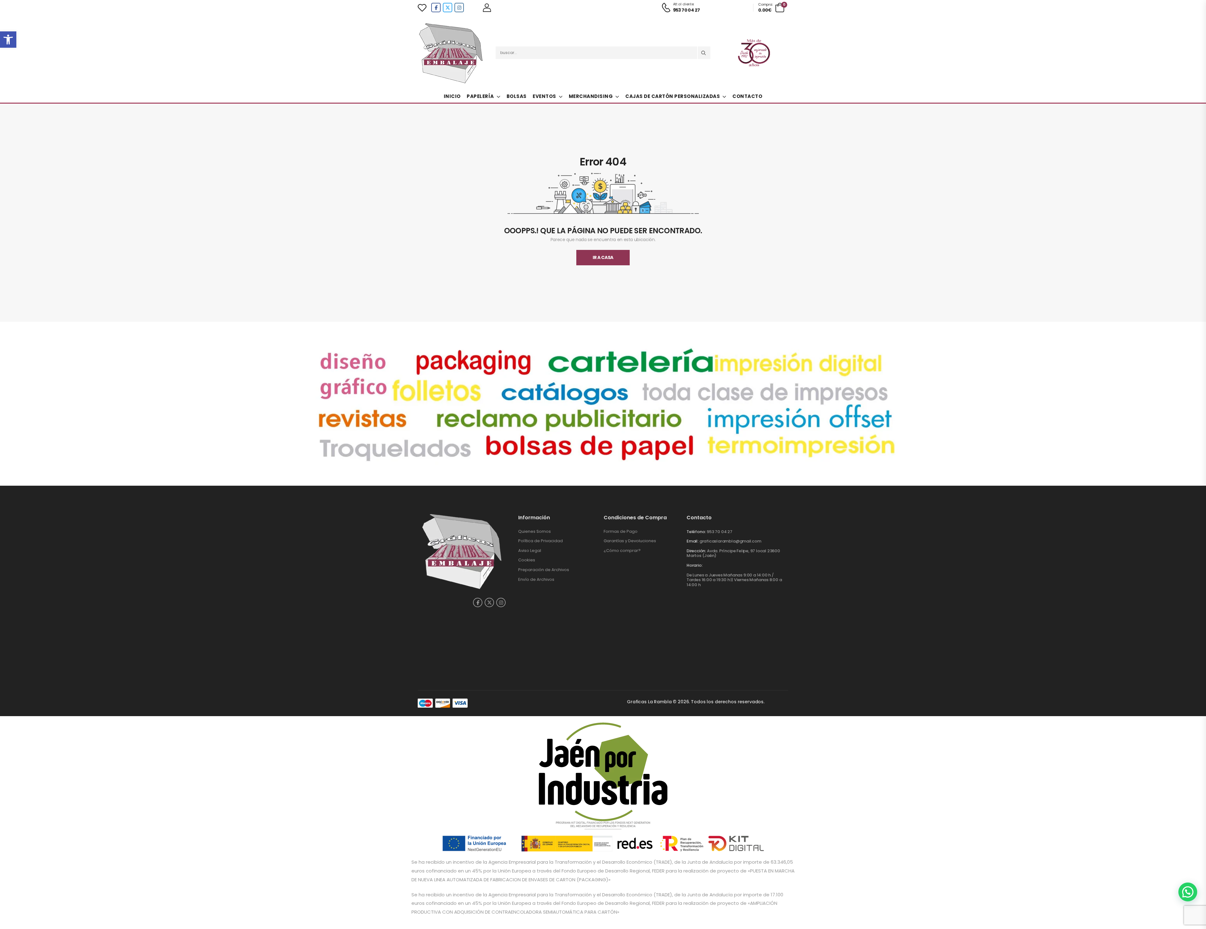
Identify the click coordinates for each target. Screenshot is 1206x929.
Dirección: (696, 551)
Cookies (526, 560)
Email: (692, 541)
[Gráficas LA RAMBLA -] (451, 52)
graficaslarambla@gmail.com (730, 541)
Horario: (694, 565)
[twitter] (447, 7)
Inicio (452, 96)
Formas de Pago (621, 531)
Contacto (747, 96)
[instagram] (459, 7)
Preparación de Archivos (543, 570)
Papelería (480, 96)
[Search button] (704, 52)
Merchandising (591, 96)
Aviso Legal (529, 551)
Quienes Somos (534, 531)
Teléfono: (696, 532)
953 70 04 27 (719, 532)
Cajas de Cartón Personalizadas (672, 96)
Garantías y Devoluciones (630, 541)
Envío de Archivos (536, 579)
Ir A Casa (603, 257)
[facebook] (436, 7)
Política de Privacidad (540, 541)
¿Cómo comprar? (622, 551)
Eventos (544, 96)
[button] (8, 39)
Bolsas (517, 96)
